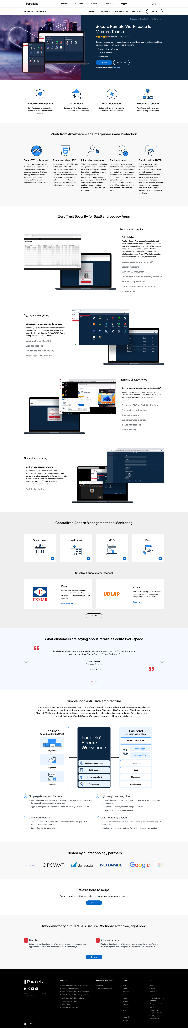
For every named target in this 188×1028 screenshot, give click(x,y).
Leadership (126, 1017)
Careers (125, 1020)
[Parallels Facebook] (25, 988)
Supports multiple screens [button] (135, 420)
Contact (125, 1001)
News (124, 1011)
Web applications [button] (34, 346)
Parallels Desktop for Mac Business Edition (74, 992)
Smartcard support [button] (131, 415)
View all (94, 616)
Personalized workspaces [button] (134, 410)
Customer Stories (121, 11)
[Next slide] (162, 660)
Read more (65, 603)
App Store (126, 1007)
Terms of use (153, 992)
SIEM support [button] (128, 291)
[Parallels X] (29, 988)
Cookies (152, 988)
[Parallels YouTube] (36, 988)
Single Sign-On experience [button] (39, 356)
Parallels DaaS (65, 1004)
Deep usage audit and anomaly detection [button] (142, 277)
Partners (125, 995)
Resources (136, 11)
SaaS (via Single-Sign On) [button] (38, 341)
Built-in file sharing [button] (35, 489)
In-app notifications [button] (131, 425)
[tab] (142, 237)
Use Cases (104, 11)
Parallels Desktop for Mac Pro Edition (72, 998)
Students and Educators (104, 988)
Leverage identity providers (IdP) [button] (137, 262)
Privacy (151, 985)
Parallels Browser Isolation (69, 1007)
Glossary (126, 992)
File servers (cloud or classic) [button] (40, 351)
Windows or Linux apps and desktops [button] (44, 324)
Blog (124, 985)
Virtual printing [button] (129, 430)
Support (125, 998)
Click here (116, 67)
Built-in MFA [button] (128, 237)
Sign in (157, 4)
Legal (151, 995)
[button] (65, 4)
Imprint (151, 1007)
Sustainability (127, 1014)
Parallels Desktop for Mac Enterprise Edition (75, 995)
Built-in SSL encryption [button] (133, 272)
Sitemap (125, 1004)
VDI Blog (125, 988)
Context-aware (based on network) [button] (139, 286)
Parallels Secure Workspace (69, 988)
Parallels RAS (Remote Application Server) (74, 985)
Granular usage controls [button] (133, 282)
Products (134, 19)
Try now (154, 11)
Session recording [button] (130, 267)
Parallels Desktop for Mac (68, 1001)
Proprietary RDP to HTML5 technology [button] (140, 405)
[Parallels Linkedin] (32, 988)
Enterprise (99, 985)
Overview (92, 11)
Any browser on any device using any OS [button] (141, 388)
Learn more (94, 669)
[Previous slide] (26, 660)
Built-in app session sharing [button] (39, 467)
